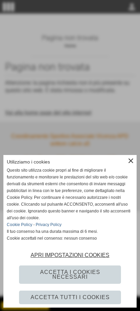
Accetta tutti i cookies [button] (70, 297)
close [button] (131, 161)
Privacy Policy (49, 224)
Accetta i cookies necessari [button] (70, 274)
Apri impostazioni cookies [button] (70, 255)
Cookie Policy (19, 224)
